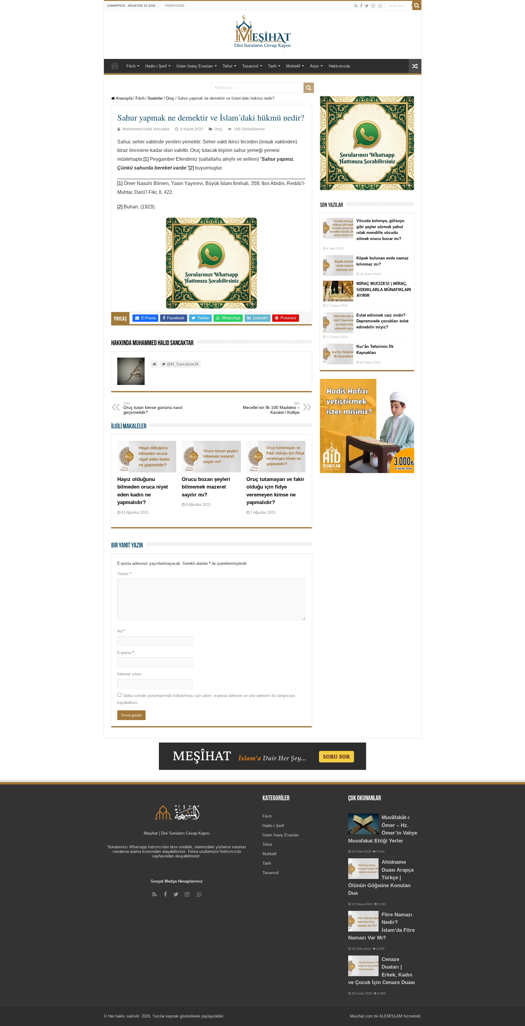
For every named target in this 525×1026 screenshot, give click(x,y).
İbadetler (155, 98)
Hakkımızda (174, 5)
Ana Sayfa (115, 65)
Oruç (170, 98)
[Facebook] (361, 5)
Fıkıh (131, 66)
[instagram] (373, 5)
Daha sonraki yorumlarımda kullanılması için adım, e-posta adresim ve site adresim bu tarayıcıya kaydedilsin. (206, 699)
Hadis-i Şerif (156, 66)
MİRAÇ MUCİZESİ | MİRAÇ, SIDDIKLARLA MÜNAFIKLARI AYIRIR (383, 289)
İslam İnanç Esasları (195, 66)
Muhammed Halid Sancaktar (146, 129)
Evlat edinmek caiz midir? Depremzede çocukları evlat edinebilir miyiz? (382, 321)
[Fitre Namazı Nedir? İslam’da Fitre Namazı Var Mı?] (363, 921)
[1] (146, 159)
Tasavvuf (250, 66)
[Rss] (356, 5)
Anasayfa (123, 98)
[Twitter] (366, 5)
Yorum (124, 573)
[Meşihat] (262, 30)
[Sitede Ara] (416, 5)
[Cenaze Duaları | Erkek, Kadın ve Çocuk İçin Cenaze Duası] (363, 966)
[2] (191, 167)
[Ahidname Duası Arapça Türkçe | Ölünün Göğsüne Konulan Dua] (363, 868)
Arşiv (314, 66)
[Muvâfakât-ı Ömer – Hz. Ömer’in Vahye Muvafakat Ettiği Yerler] (363, 824)
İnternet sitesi (129, 674)
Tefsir (227, 66)
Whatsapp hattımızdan (149, 847)
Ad (121, 631)
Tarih (272, 66)
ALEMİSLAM (390, 1016)
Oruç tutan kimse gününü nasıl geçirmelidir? (152, 408)
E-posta (125, 652)
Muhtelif (293, 66)
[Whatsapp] (380, 5)
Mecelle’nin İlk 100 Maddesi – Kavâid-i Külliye (271, 408)
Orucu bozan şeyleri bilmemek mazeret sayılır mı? (206, 487)
